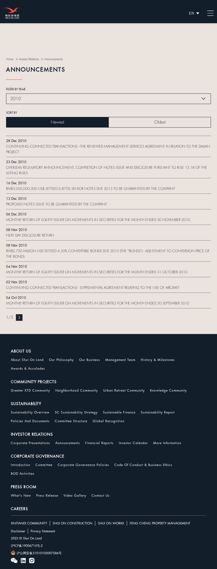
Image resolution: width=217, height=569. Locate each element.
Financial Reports (99, 443)
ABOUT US (21, 351)
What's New (21, 495)
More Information (167, 443)
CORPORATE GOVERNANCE (37, 456)
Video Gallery (75, 495)
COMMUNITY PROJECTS (34, 382)
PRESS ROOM (24, 487)
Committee (43, 465)
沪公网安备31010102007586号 (39, 553)
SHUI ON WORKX (111, 523)
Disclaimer (18, 531)
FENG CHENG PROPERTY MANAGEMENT (160, 523)
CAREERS (19, 509)
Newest (57, 122)
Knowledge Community (168, 390)
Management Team (120, 359)
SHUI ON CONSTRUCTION (72, 523)
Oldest (159, 122)
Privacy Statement (43, 531)
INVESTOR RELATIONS (32, 434)
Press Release (47, 495)
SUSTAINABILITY (26, 404)
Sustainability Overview (30, 412)
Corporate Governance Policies (83, 465)
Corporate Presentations (30, 443)
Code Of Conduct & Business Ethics (143, 465)
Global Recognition (108, 421)
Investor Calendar (133, 443)
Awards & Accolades (28, 368)
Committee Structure (71, 421)
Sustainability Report (158, 412)
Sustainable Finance (119, 412)
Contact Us (101, 495)
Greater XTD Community (30, 390)
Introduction (20, 465)
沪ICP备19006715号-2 (27, 545)
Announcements (67, 443)
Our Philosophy (61, 359)
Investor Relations (29, 59)
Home (9, 59)
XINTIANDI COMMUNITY (29, 523)
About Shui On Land (27, 359)
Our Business (89, 359)
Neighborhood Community (76, 390)
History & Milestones (158, 359)
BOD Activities (22, 473)
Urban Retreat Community (124, 390)
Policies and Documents (30, 421)
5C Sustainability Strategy (76, 412)
